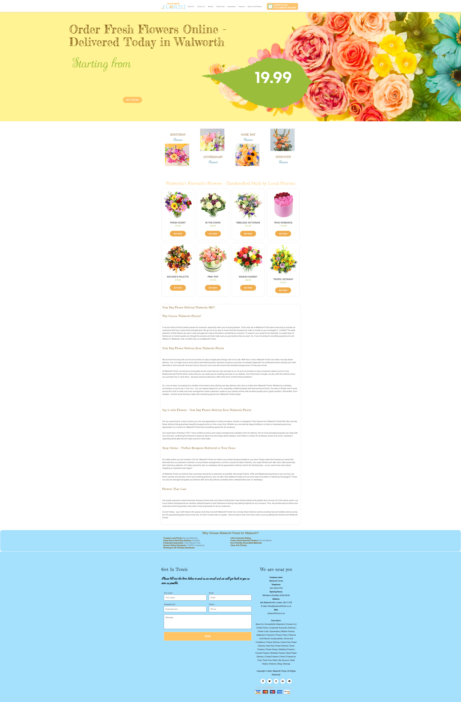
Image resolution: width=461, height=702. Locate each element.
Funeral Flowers (262, 653)
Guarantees (231, 6)
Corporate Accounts (278, 627)
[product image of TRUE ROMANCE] (283, 205)
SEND (208, 636)
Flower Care (220, 6)
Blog (280, 663)
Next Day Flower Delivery (277, 645)
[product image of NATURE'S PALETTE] (178, 259)
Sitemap (286, 663)
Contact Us (201, 6)
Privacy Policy (282, 634)
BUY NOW (178, 233)
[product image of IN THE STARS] (213, 205)
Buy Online (132, 100)
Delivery (210, 6)
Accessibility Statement (275, 624)
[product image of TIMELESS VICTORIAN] (248, 205)
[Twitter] (269, 681)
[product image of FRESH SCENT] (178, 205)
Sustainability (276, 638)
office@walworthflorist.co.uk (279, 606)
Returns (273, 663)
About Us (191, 6)
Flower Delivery (273, 642)
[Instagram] (276, 681)
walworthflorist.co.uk (276, 613)
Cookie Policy (262, 627)
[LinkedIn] (282, 681)
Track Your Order (270, 660)
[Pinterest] (289, 681)
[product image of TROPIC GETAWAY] (283, 260)
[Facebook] (263, 681)
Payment (241, 6)
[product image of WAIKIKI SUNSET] (248, 259)
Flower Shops (272, 649)
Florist (282, 656)
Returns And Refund (255, 6)
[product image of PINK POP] (213, 259)
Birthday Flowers (278, 653)
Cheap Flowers (271, 656)
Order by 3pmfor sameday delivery (285, 6)
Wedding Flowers (286, 649)
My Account (284, 660)
